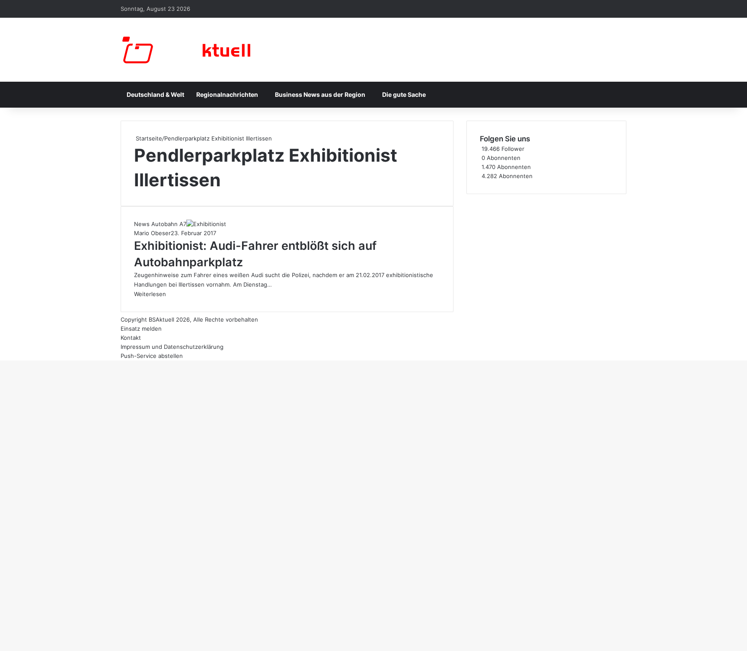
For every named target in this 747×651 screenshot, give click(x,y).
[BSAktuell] (185, 49)
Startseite (148, 138)
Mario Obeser (152, 233)
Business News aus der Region (320, 94)
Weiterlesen (150, 293)
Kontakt (131, 337)
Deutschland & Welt (155, 94)
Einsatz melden (141, 328)
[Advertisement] (546, 254)
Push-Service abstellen (152, 355)
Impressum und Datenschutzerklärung (172, 346)
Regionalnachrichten (227, 94)
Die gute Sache (404, 94)
